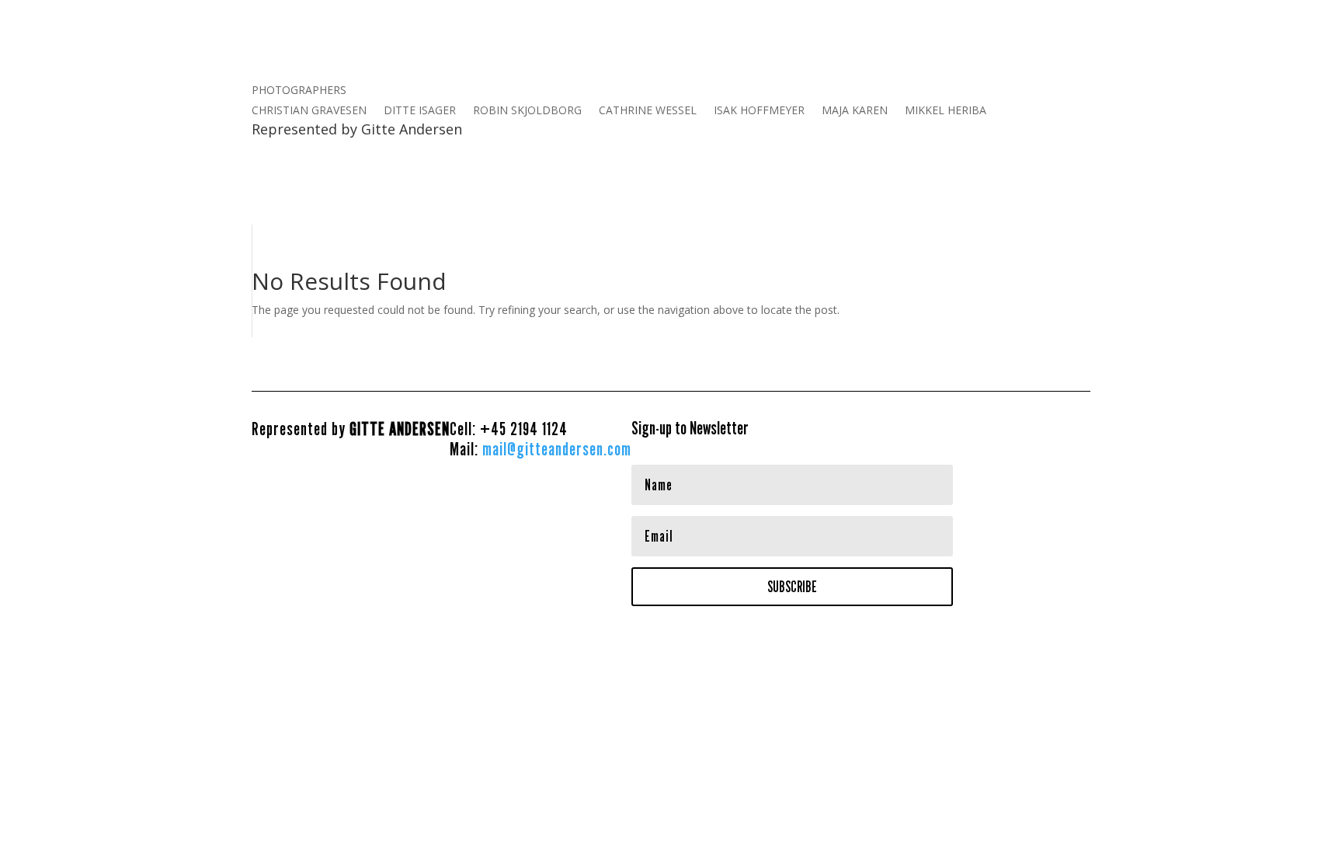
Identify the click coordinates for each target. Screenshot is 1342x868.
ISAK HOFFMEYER (759, 111)
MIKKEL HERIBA (945, 111)
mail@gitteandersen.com (556, 448)
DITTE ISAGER (420, 111)
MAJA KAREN (855, 111)
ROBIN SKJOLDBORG (527, 111)
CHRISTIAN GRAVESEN (309, 111)
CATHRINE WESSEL (648, 111)
